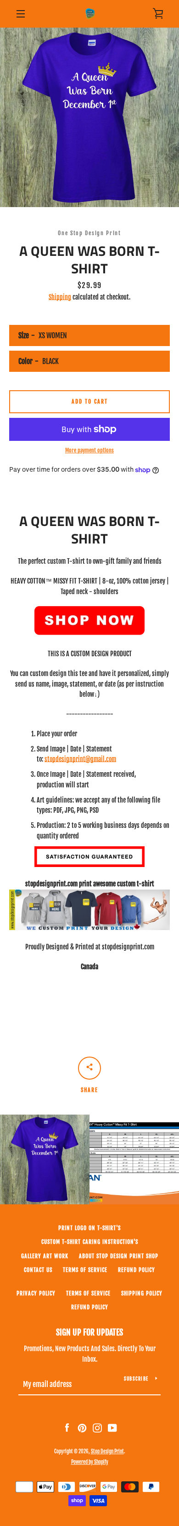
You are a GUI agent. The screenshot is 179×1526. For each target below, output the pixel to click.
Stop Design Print (107, 1451)
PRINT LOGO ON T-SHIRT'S (89, 1228)
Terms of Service (85, 1269)
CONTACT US (38, 1269)
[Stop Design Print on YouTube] (112, 1428)
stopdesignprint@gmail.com (80, 759)
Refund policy (136, 1269)
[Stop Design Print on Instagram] (97, 1428)
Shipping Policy (141, 1293)
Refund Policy (89, 1307)
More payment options (89, 450)
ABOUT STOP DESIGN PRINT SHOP (118, 1256)
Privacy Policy (36, 1293)
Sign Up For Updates (89, 1332)
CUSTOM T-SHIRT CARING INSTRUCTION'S (89, 1241)
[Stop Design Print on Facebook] (67, 1428)
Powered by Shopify (89, 1462)
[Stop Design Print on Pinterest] (82, 1428)
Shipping (60, 297)
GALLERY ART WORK (44, 1256)
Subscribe (136, 1378)
